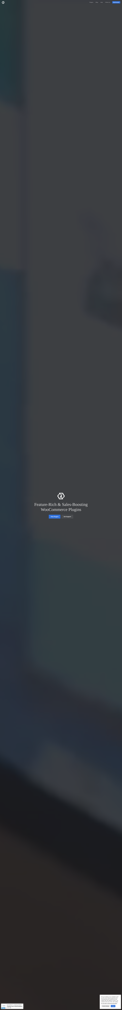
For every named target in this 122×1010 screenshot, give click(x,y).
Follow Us (107, 2)
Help (101, 2)
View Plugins (55, 516)
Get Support (67, 516)
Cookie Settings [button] (105, 1006)
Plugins (91, 2)
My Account (116, 2)
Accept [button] (113, 1006)
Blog (97, 2)
